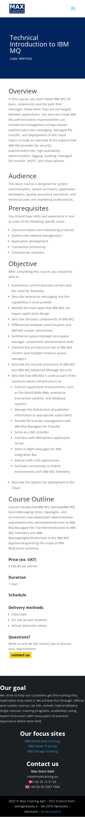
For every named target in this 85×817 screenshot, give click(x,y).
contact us (20, 655)
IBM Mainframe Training (42, 741)
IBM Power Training (42, 746)
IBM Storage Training (42, 751)
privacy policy (51, 811)
